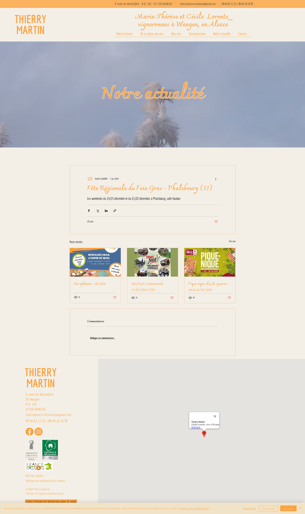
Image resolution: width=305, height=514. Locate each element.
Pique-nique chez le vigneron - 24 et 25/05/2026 (209, 287)
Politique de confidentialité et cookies (45, 480)
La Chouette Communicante (49, 493)
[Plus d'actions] (216, 179)
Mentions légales (35, 475)
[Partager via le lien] (114, 210)
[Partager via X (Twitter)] (97, 210)
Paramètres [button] (249, 508)
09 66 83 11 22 (229, 4)
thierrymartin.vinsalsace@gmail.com (198, 4)
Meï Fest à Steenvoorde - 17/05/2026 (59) (148, 287)
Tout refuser (268, 508)
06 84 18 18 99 (245, 4)
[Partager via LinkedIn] (106, 210)
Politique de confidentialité (194, 508)
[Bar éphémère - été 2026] (95, 262)
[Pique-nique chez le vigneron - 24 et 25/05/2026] (209, 262)
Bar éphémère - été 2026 (90, 284)
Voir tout (232, 241)
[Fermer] (301, 508)
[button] (231, 148)
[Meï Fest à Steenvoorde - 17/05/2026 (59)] (152, 262)
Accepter (288, 508)
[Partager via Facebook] (89, 210)
